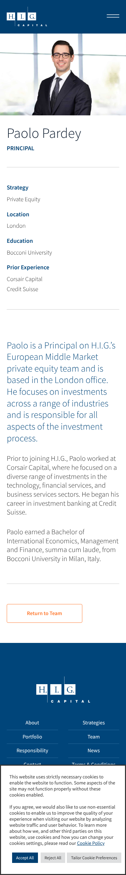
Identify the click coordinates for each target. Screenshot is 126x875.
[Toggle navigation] (110, 17)
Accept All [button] (25, 858)
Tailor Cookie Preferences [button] (94, 858)
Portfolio (32, 736)
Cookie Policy (90, 843)
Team (93, 736)
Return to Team (44, 613)
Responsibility (32, 750)
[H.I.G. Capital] (27, 17)
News (93, 750)
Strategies (94, 722)
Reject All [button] (53, 858)
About (32, 722)
